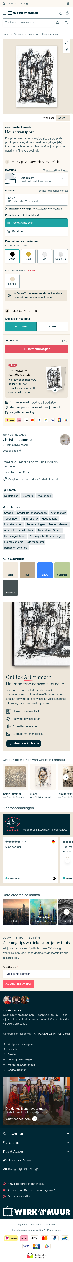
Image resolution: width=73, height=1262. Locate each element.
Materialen (11, 1142)
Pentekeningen (35, 524)
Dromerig (28, 495)
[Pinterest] (20, 1169)
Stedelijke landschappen (32, 513)
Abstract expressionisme (19, 530)
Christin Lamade (21, 127)
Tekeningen (11, 518)
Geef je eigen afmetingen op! (35, 208)
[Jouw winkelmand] (67, 13)
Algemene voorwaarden (29, 1224)
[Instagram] (15, 1169)
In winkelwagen (39, 349)
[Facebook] (26, 1169)
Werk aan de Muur (17, 1160)
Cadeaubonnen (17, 1070)
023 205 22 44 (47, 1033)
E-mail (66, 1033)
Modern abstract (58, 524)
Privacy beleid (54, 1230)
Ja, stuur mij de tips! (18, 983)
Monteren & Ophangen (21, 1064)
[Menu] (4, 13)
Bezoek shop (11, 450)
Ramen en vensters (15, 547)
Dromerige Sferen (14, 536)
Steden (8, 513)
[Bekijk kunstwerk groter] (66, 43)
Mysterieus (44, 495)
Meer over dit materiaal (55, 170)
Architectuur (58, 513)
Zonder (23, 326)
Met (54, 326)
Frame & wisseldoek (22, 222)
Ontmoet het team (18, 1119)
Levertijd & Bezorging (20, 1059)
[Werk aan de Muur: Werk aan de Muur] (68, 1160)
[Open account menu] (61, 13)
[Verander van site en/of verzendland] (68, 4)
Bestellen (13, 1049)
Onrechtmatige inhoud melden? (28, 1230)
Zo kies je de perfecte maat (53, 190)
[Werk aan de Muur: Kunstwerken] (68, 1133)
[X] (31, 1169)
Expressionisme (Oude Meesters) (24, 542)
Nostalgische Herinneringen (46, 536)
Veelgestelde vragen (20, 1044)
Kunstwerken (13, 1133)
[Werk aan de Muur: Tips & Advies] (68, 1151)
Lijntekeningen (13, 524)
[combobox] (28, 23)
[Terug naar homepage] (23, 12)
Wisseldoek (18, 231)
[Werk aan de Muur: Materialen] (68, 1142)
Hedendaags (49, 518)
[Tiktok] (36, 1169)
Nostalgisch (11, 495)
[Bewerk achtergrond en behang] (66, 49)
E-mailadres (10, 967)
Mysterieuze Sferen (49, 530)
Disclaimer (50, 1224)
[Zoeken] (66, 22)
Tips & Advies (13, 1151)
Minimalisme (30, 518)
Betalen (12, 1054)
